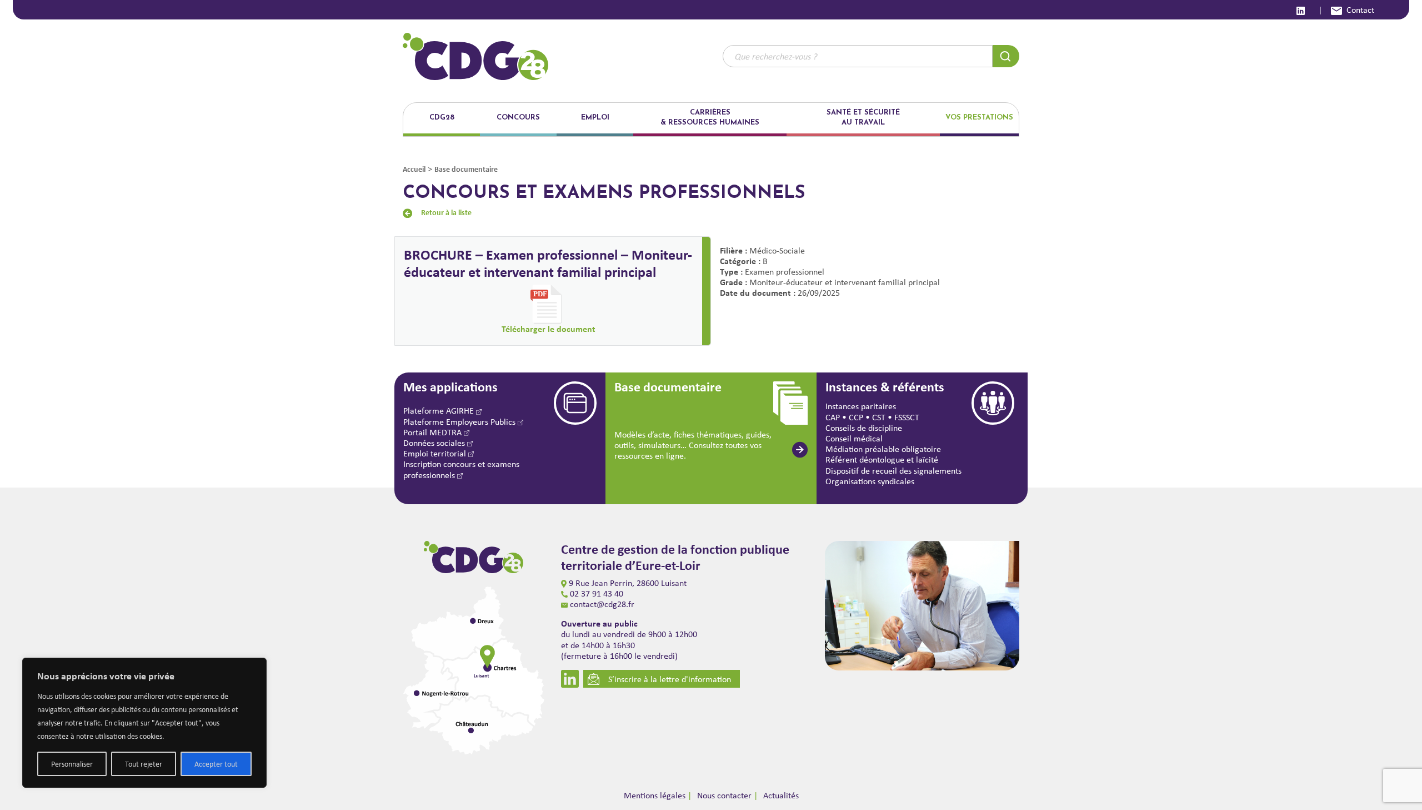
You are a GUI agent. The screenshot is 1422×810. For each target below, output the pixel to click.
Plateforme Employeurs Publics (460, 422)
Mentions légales (654, 795)
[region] (144, 723)
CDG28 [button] (441, 117)
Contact (1360, 10)
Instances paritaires (860, 406)
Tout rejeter (143, 764)
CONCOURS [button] (518, 117)
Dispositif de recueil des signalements (893, 470)
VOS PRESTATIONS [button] (979, 117)
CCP (856, 417)
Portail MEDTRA (433, 432)
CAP (832, 417)
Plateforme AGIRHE (439, 410)
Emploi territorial (435, 453)
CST (878, 417)
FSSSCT (906, 417)
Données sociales (435, 443)
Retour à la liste (446, 212)
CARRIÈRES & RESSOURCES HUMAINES (709, 117)
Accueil (414, 168)
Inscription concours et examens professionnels (461, 469)
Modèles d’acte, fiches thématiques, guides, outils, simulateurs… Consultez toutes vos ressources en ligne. (693, 445)
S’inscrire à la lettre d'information (669, 679)
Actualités (781, 795)
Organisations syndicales (869, 481)
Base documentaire (466, 168)
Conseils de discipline (863, 428)
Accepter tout (216, 764)
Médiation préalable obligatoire (883, 449)
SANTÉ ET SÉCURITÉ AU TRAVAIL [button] (863, 117)
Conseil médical (854, 438)
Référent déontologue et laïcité (881, 459)
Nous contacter (724, 795)
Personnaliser (72, 764)
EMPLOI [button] (595, 117)
